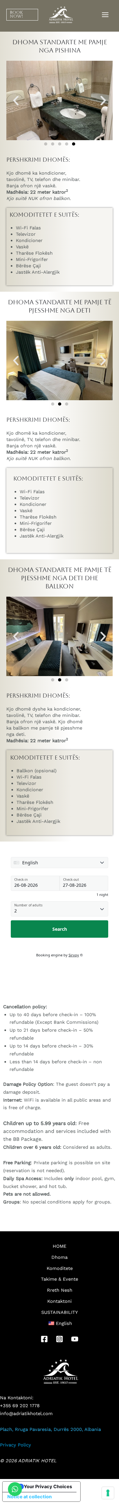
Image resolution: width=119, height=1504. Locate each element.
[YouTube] (74, 1339)
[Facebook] (44, 1339)
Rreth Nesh (59, 1290)
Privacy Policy (15, 1445)
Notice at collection (29, 1497)
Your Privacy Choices (48, 1486)
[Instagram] (59, 1339)
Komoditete (60, 1268)
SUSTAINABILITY (59, 1312)
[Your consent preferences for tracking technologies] (108, 1493)
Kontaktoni (59, 1301)
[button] (19, 15)
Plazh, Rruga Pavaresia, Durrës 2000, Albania (50, 1429)
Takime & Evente (59, 1279)
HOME (59, 1246)
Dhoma (59, 1257)
